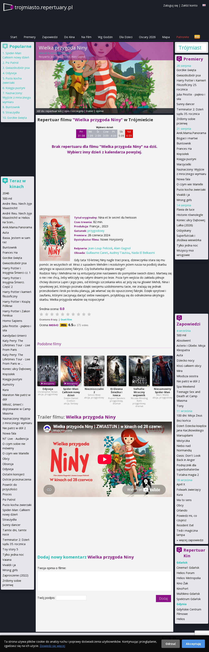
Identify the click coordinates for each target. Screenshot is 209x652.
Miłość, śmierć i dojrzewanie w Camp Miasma (16, 408)
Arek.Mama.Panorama (191, 133)
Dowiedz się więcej (52, 646)
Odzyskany (184, 230)
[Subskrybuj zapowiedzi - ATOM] (197, 37)
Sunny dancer (186, 104)
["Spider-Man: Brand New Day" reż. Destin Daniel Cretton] (71, 371)
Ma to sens (184, 500)
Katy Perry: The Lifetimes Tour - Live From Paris (16, 345)
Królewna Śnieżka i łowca (116, 392)
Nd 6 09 (129, 133)
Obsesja (7, 464)
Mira (179, 371)
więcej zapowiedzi (191, 540)
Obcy (180, 505)
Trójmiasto (190, 47)
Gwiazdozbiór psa (189, 75)
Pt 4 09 (113, 133)
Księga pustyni (186, 159)
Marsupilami (185, 435)
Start (13, 37)
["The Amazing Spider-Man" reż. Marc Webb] (162, 371)
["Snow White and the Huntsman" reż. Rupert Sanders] (116, 371)
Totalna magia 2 (188, 475)
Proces (7, 494)
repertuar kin (54, 111)
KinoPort (182, 588)
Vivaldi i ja (183, 195)
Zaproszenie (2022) (15, 575)
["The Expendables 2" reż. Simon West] (94, 371)
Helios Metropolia (189, 578)
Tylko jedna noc (187, 245)
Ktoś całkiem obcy (189, 366)
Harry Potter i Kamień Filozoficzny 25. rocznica (191, 84)
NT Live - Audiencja (15, 439)
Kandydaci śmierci (14, 336)
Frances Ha (184, 149)
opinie (100, 111)
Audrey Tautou (120, 253)
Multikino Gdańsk (188, 594)
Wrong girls (184, 200)
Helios (181, 619)
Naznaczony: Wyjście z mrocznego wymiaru (16, 97)
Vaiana (6, 560)
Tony (180, 406)
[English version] (204, 5)
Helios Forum (186, 573)
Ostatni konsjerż (13, 474)
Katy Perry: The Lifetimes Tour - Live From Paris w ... (16, 359)
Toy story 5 (10, 549)
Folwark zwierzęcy (189, 489)
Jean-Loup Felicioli (60, 56)
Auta (180, 355)
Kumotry (8, 384)
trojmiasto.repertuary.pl (43, 7)
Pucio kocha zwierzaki (191, 189)
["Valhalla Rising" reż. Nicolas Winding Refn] (139, 371)
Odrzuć (171, 644)
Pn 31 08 (81, 133)
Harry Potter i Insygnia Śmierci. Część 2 (13, 282)
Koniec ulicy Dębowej (191, 220)
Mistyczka (183, 441)
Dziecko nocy (185, 360)
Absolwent (184, 340)
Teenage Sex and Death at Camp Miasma (188, 396)
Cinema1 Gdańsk (188, 568)
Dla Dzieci (125, 37)
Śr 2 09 (98, 133)
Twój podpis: (46, 598)
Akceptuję (193, 644)
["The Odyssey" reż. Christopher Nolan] (47, 371)
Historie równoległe (190, 215)
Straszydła (13, 112)
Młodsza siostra (187, 376)
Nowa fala (183, 179)
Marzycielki (184, 164)
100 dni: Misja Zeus (189, 415)
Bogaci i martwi (187, 138)
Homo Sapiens (12, 321)
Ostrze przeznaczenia (16, 479)
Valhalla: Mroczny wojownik (139, 392)
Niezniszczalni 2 (94, 390)
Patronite (182, 37)
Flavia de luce (186, 209)
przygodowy (96, 231)
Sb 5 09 (121, 133)
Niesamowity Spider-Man (162, 390)
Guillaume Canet (97, 253)
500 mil (181, 335)
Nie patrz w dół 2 (188, 381)
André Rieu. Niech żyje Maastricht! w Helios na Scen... (17, 217)
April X (181, 484)
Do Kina (69, 37)
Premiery (30, 37)
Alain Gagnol (78, 56)
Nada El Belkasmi (143, 253)
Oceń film (66, 319)
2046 (5, 193)
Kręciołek (183, 154)
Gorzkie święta (186, 70)
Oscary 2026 (147, 37)
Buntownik (184, 143)
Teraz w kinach (17, 183)
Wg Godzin (105, 37)
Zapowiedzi (50, 37)
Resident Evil (185, 525)
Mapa (166, 37)
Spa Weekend (186, 386)
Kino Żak (182, 583)
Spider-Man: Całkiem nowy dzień (71, 392)
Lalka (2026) (185, 225)
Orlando (182, 510)
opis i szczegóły (73, 111)
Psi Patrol (12, 63)
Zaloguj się (170, 5)
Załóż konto (189, 5)
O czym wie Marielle (190, 184)
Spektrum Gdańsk (189, 599)
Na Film (86, 37)
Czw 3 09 (106, 133)
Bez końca (184, 420)
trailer (89, 111)
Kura (180, 495)
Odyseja (47, 389)
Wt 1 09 (90, 133)
